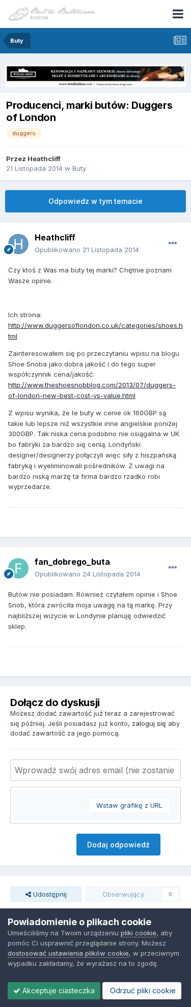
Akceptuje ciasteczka (57, 990)
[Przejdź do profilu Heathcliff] (18, 244)
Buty (79, 168)
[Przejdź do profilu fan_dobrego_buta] (18, 568)
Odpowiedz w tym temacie (95, 201)
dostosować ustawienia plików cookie (68, 953)
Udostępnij (49, 894)
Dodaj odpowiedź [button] (118, 844)
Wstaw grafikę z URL (129, 805)
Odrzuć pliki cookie (142, 990)
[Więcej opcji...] (172, 243)
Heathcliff (44, 159)
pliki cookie (138, 933)
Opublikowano (87, 250)
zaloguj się (149, 723)
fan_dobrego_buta (72, 562)
